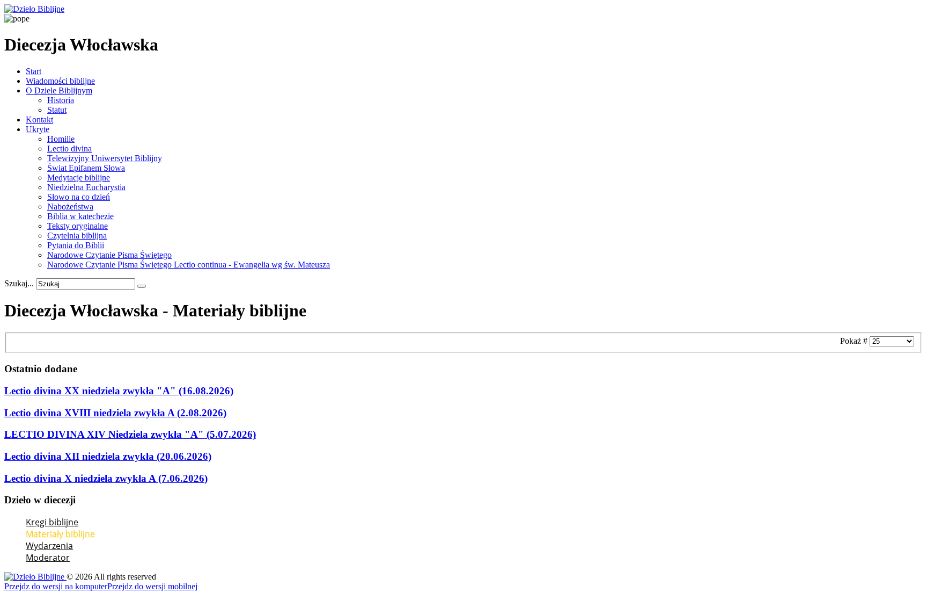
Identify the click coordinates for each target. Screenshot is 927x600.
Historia (60, 100)
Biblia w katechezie (80, 216)
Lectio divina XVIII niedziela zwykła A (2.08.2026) (115, 412)
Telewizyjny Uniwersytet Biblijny (104, 158)
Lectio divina (69, 148)
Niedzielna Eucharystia (86, 187)
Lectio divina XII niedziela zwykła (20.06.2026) (107, 456)
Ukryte (37, 129)
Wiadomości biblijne (60, 80)
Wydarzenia (49, 546)
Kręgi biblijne (52, 522)
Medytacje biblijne (78, 177)
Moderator (48, 557)
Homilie (61, 138)
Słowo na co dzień (78, 196)
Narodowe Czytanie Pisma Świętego (109, 254)
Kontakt (39, 119)
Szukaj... (19, 283)
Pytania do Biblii (75, 245)
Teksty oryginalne (77, 225)
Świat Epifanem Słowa (86, 167)
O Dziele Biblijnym (59, 90)
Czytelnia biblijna (77, 235)
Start (33, 71)
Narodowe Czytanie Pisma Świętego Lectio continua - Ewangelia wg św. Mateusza (188, 264)
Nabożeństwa (70, 206)
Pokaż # (855, 340)
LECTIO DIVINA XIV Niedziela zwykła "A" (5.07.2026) (130, 434)
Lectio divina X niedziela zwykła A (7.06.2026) (106, 478)
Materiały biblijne (60, 534)
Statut (57, 109)
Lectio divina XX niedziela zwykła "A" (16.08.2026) (118, 390)
